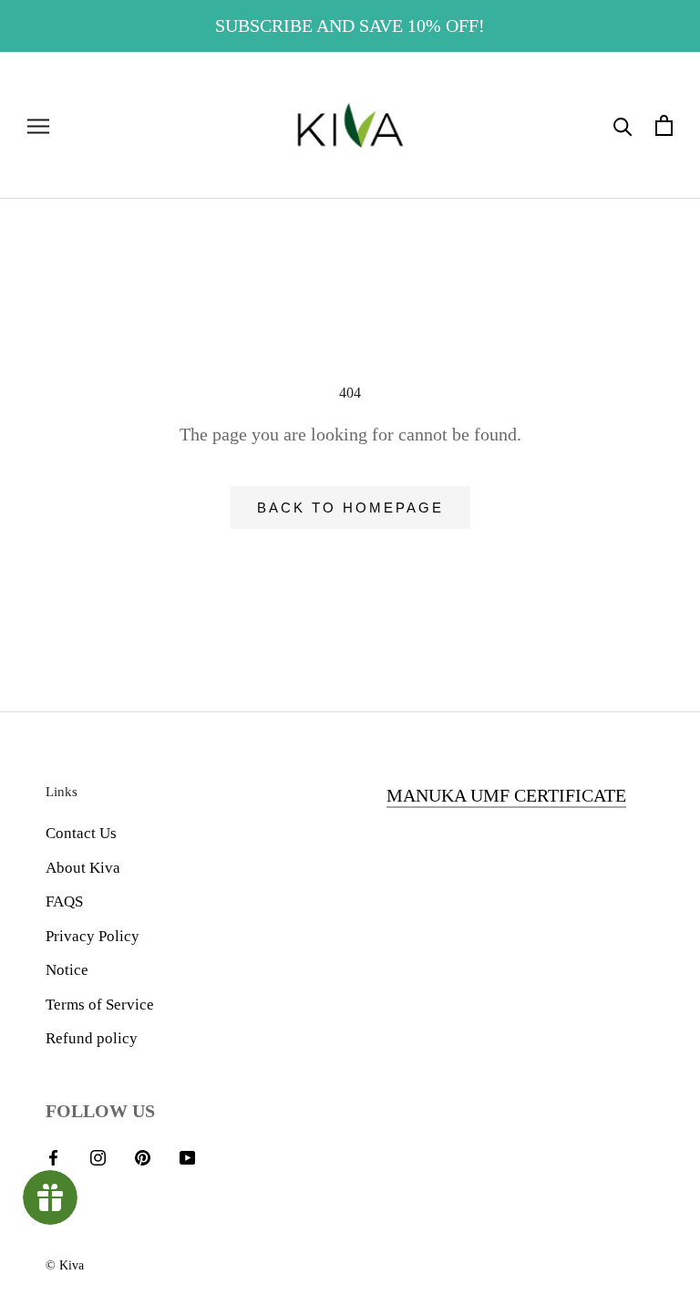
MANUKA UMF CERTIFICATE (506, 795)
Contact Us (81, 833)
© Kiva (65, 1265)
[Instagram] (98, 1157)
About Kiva (83, 867)
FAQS (64, 901)
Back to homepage (350, 507)
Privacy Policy (92, 936)
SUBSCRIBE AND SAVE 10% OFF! (350, 26)
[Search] (623, 125)
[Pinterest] (142, 1157)
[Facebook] (53, 1157)
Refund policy (92, 1038)
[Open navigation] (38, 125)
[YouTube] (187, 1157)
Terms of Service (100, 1004)
